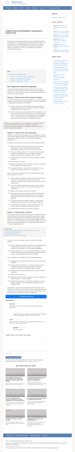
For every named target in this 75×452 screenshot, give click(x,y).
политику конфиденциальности (30, 361)
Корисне (41, 8)
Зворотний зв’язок (35, 435)
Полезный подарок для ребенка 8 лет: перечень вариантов (36, 398)
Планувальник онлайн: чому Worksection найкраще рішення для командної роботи (61, 96)
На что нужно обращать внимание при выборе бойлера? (61, 46)
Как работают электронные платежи (13, 232)
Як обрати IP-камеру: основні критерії (14, 419)
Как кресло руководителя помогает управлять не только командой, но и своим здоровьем (15, 399)
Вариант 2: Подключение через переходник (21, 78)
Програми (34, 8)
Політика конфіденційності (21, 435)
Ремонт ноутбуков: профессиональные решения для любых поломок (60, 101)
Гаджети (15, 8)
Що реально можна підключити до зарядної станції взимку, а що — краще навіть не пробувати (61, 83)
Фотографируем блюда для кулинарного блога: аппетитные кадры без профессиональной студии (14, 379)
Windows (9, 8)
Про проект (45, 435)
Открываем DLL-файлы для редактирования (35, 419)
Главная (7, 28)
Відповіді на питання (55, 8)
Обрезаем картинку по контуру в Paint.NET (15, 235)
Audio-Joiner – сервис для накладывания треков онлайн (59, 41)
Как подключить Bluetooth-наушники (17, 74)
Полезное (11, 28)
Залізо (21, 8)
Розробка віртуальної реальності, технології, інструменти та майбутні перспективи (36, 379)
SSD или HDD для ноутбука (11, 233)
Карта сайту (10, 435)
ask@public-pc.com (17, 446)
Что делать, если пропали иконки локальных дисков (60, 27)
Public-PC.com (16, 2)
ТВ (46, 8)
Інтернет (28, 8)
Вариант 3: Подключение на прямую (19, 81)
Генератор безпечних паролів (59, 17)
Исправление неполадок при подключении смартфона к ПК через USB (22, 230)
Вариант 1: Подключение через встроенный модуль (23, 76)
